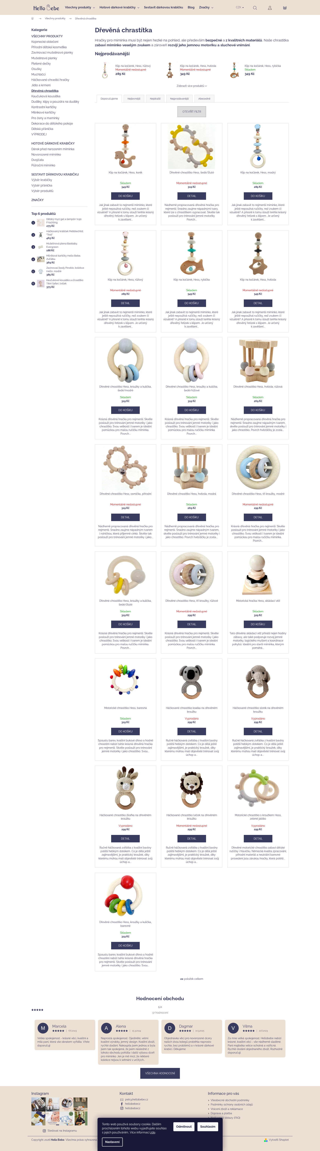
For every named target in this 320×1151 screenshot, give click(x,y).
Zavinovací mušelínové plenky (52, 52)
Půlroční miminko (43, 165)
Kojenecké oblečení (44, 42)
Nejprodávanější (179, 98)
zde (152, 1132)
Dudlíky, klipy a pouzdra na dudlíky (55, 101)
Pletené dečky (41, 63)
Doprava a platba (221, 1113)
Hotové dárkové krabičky (53, 143)
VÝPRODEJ (39, 134)
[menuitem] (81, 7)
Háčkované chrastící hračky (50, 80)
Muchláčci (38, 74)
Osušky (36, 69)
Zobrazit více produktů (190, 85)
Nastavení (112, 1142)
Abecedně (204, 98)
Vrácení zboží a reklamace (227, 1108)
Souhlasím (207, 1126)
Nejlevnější (134, 98)
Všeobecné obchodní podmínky (230, 1100)
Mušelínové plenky (44, 58)
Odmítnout (184, 1126)
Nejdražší (155, 98)
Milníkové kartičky (43, 112)
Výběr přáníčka (41, 185)
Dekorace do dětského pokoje (52, 123)
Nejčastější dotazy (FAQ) (225, 1117)
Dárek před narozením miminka (52, 149)
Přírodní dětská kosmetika (49, 47)
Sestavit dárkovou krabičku (55, 174)
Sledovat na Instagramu (62, 1130)
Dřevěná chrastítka (44, 91)
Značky (37, 200)
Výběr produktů (42, 191)
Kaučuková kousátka (45, 96)
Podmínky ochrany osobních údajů (232, 1104)
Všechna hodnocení (160, 1073)
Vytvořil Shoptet (279, 1139)
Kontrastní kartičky (44, 107)
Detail (191, 196)
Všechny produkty (47, 36)
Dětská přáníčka (42, 129)
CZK (239, 7)
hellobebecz (132, 1103)
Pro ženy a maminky (45, 118)
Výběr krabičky (41, 180)
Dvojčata (37, 160)
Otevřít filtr (192, 111)
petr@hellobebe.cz (136, 1099)
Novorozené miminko (46, 154)
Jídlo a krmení (40, 85)
